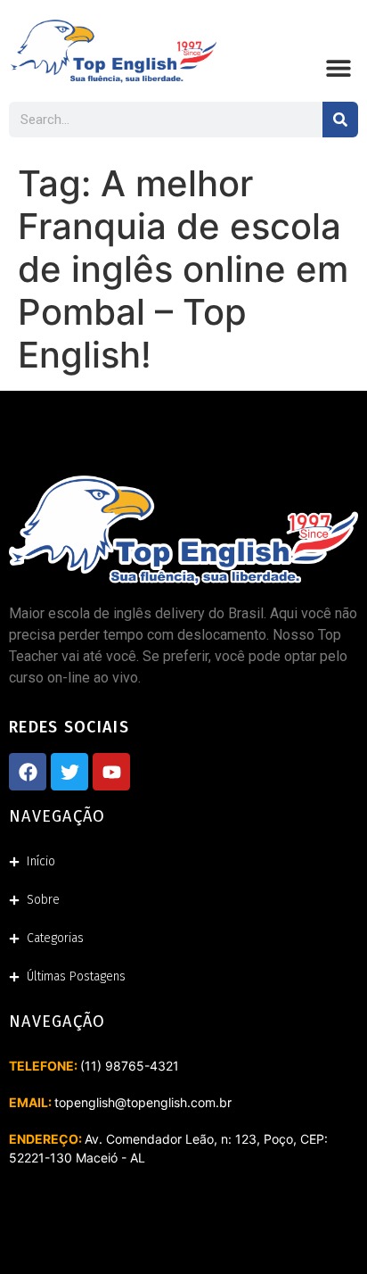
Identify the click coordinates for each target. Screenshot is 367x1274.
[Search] (340, 119)
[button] (338, 68)
